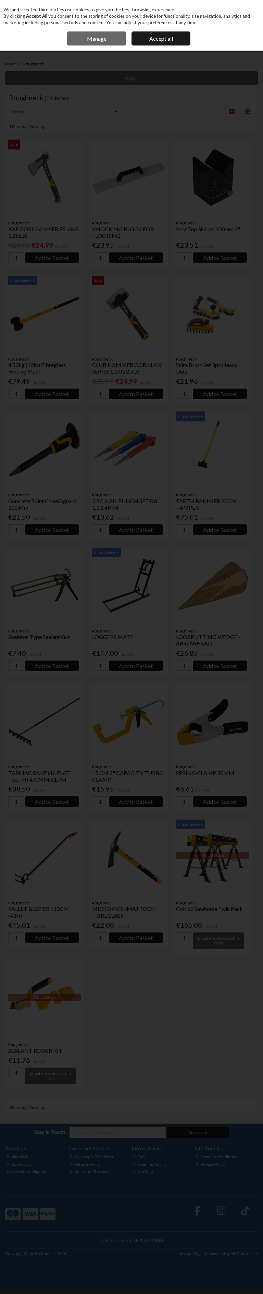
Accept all (161, 38)
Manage (97, 38)
